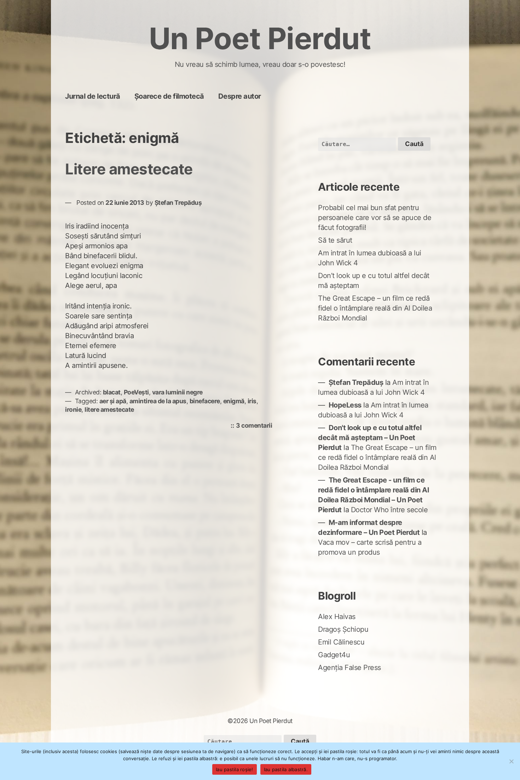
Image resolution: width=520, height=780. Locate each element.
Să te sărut (335, 240)
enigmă (233, 401)
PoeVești (136, 392)
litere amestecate (109, 409)
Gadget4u (334, 655)
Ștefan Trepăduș (178, 202)
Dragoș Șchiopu (343, 629)
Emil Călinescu (341, 642)
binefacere (205, 401)
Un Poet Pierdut (260, 38)
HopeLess (345, 405)
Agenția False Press (349, 667)
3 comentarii (256, 426)
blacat (112, 392)
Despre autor (239, 96)
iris (252, 401)
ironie (73, 409)
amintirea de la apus (157, 401)
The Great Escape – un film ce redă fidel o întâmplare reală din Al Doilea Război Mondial (375, 308)
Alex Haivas (337, 616)
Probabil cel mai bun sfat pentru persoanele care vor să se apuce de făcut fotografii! (374, 217)
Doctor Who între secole (389, 509)
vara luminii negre (177, 392)
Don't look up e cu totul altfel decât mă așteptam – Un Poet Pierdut (369, 437)
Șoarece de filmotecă (169, 96)
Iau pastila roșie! (234, 769)
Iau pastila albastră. (286, 769)
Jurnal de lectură (92, 96)
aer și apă (112, 401)
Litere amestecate (129, 169)
